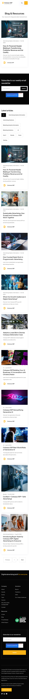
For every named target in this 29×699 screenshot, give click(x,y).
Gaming (5, 140)
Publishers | (19, 685)
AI (18, 130)
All (3, 115)
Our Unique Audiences (20, 597)
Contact (3, 607)
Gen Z (4, 135)
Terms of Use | (18, 678)
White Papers (4, 622)
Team (2, 597)
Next (22, 559)
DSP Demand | (10, 685)
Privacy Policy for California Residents (16, 676)
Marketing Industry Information (11, 125)
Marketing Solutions (8, 130)
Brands (12, 135)
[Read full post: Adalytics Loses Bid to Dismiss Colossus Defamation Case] (14, 328)
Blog (2, 617)
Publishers (17, 592)
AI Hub (3, 614)
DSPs (16, 594)
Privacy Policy (4, 676)
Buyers (17, 589)
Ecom (19, 135)
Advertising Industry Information (17, 115)
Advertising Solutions (8, 120)
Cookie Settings (6, 689)
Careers (3, 600)
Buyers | (14, 685)
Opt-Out (12, 678)
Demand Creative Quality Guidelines (9, 683)
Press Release (4, 619)
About (3, 589)
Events (3, 594)
